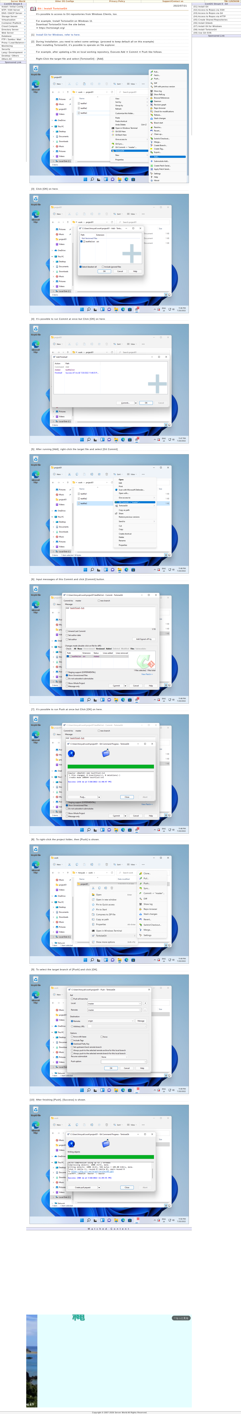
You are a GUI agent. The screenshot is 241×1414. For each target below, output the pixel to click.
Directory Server (10, 29)
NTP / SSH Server (11, 10)
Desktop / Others (10, 56)
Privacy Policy (117, 1)
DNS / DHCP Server (12, 13)
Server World (18, 1)
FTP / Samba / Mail (11, 39)
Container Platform (11, 23)
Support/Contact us (172, 1)
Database (7, 36)
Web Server (8, 33)
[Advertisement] (13, 113)
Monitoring (7, 46)
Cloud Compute (10, 26)
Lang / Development (12, 52)
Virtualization (9, 20)
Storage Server (9, 16)
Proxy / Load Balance (13, 43)
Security (6, 49)
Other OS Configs (64, 1)
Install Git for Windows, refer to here (58, 34)
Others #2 (7, 59)
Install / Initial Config (12, 7)
